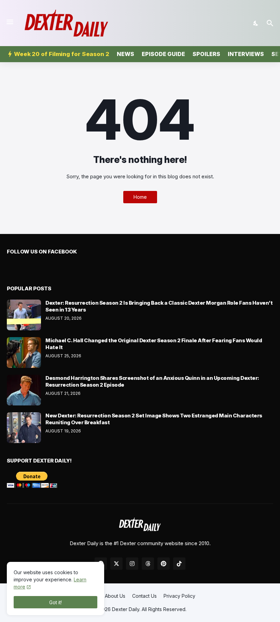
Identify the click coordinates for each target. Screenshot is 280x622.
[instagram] (132, 563)
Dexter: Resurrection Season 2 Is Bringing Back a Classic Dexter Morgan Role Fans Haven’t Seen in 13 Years (158, 306)
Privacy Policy (179, 596)
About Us (115, 596)
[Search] (271, 23)
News (125, 54)
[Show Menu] (9, 22)
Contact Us (144, 596)
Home (140, 197)
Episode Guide (163, 54)
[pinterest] (163, 563)
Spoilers (206, 54)
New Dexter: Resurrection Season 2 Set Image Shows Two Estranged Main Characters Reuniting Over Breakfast (153, 419)
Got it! (55, 602)
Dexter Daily (125, 609)
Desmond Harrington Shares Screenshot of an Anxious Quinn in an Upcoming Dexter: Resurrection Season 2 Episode (152, 381)
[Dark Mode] (256, 23)
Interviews (246, 54)
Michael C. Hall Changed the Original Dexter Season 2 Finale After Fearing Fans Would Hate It (153, 343)
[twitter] (116, 563)
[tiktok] (179, 563)
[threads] (148, 563)
